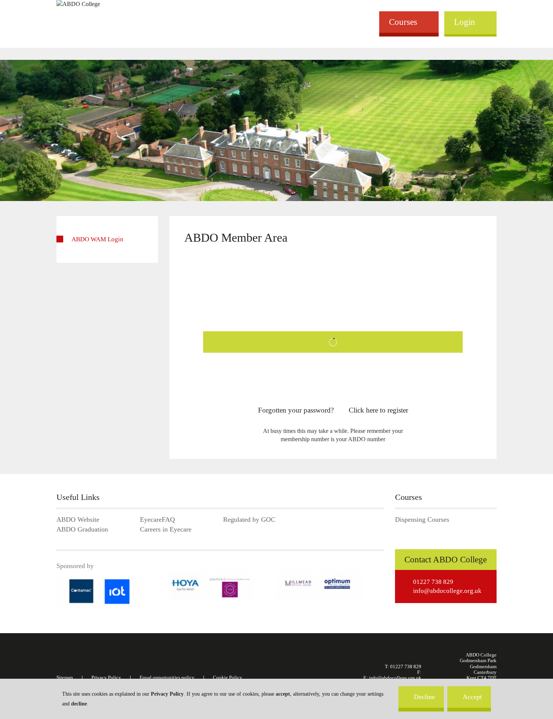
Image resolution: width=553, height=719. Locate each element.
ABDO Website (77, 519)
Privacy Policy (167, 694)
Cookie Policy (227, 677)
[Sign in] (333, 343)
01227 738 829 (433, 581)
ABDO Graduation (82, 529)
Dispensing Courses (422, 519)
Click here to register (378, 410)
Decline (424, 697)
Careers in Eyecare (165, 529)
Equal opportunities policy (167, 677)
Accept (472, 697)
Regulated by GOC (249, 519)
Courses (403, 22)
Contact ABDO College (445, 559)
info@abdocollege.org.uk (447, 590)
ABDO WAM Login (97, 239)
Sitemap (64, 677)
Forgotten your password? (296, 410)
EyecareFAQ (157, 519)
